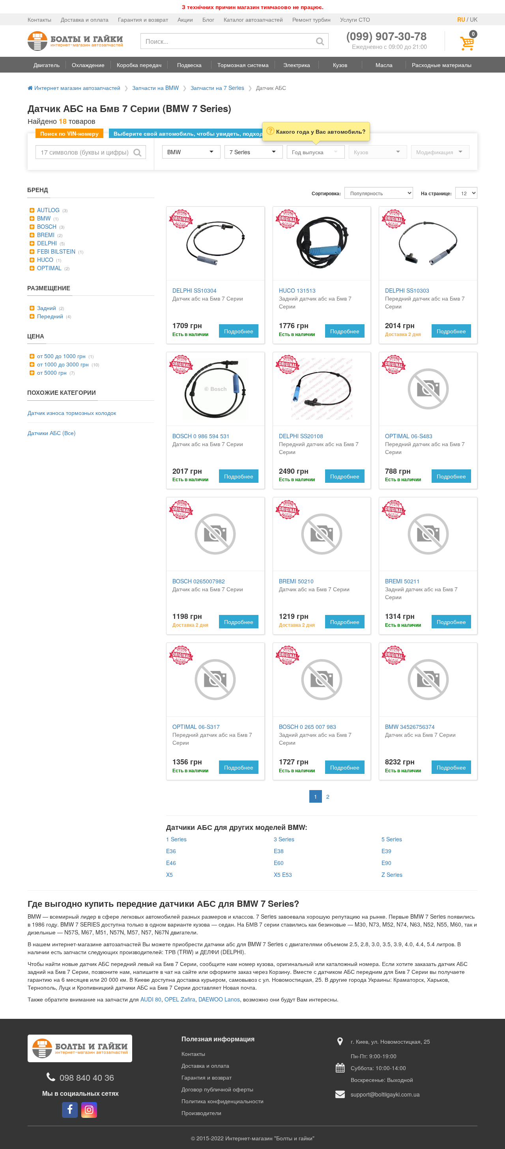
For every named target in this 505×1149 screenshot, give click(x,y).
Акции (185, 19)
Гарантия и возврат (143, 19)
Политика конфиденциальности (222, 1101)
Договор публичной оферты (217, 1089)
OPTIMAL (49, 268)
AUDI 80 (150, 999)
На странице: (436, 193)
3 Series (284, 839)
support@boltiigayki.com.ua (385, 1094)
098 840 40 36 (87, 1077)
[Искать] (320, 41)
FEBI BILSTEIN (55, 251)
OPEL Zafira (180, 999)
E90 (386, 863)
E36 (171, 851)
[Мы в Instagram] (89, 1110)
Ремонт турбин (311, 19)
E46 (171, 863)
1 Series (176, 839)
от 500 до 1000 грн (61, 356)
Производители (201, 1113)
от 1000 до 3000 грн (62, 364)
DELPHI (46, 243)
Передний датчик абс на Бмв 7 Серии (425, 298)
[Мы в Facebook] (70, 1110)
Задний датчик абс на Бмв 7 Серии (315, 298)
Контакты (39, 19)
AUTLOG (48, 210)
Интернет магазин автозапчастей (76, 88)
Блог (208, 19)
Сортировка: (326, 193)
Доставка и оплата (84, 19)
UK (473, 19)
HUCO (44, 259)
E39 (386, 851)
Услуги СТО (355, 19)
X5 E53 (283, 874)
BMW (43, 218)
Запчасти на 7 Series (217, 88)
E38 (279, 851)
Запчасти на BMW (155, 88)
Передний (49, 316)
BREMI (45, 235)
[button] (46, 65)
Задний (46, 308)
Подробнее (238, 331)
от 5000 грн (51, 372)
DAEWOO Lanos (219, 999)
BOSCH (46, 226)
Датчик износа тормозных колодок (72, 413)
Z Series (392, 874)
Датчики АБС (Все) (52, 433)
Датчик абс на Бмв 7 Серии (207, 294)
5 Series (392, 839)
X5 (169, 874)
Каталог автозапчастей (253, 19)
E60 (279, 863)
